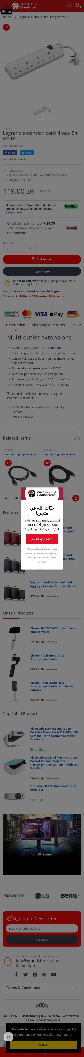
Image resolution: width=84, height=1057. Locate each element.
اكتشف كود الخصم (42, 539)
